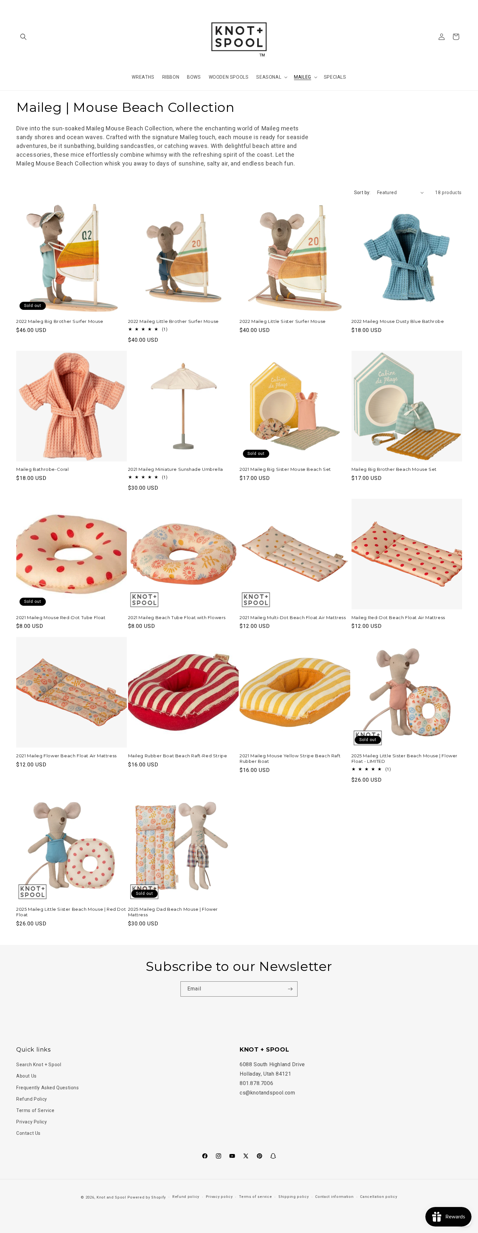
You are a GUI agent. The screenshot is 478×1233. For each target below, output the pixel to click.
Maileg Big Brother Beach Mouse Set (394, 469)
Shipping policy (293, 1197)
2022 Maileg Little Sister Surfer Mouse (283, 321)
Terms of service (255, 1197)
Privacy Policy (31, 1121)
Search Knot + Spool (38, 1064)
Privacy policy (219, 1197)
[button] (23, 37)
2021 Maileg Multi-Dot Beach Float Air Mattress (293, 617)
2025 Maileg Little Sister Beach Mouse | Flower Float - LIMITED (405, 758)
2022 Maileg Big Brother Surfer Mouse (59, 321)
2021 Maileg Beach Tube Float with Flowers (177, 617)
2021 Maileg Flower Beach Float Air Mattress (66, 755)
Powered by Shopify (146, 1197)
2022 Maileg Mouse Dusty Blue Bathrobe (398, 321)
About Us (26, 1076)
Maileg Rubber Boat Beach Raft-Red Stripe (177, 755)
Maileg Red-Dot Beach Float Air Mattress (398, 617)
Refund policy (185, 1197)
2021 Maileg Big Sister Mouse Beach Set (285, 469)
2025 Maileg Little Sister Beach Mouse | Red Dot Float (71, 912)
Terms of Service (35, 1110)
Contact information (334, 1197)
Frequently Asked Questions (47, 1087)
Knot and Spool (111, 1197)
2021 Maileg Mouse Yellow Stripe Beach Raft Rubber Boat (290, 758)
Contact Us (28, 1133)
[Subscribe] (290, 989)
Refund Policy (31, 1099)
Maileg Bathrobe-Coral (42, 469)
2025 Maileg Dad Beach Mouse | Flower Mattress (173, 912)
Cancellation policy (378, 1197)
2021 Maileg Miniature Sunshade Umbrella (175, 469)
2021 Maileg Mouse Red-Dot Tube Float (61, 617)
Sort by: (362, 192)
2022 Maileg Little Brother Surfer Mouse (173, 321)
